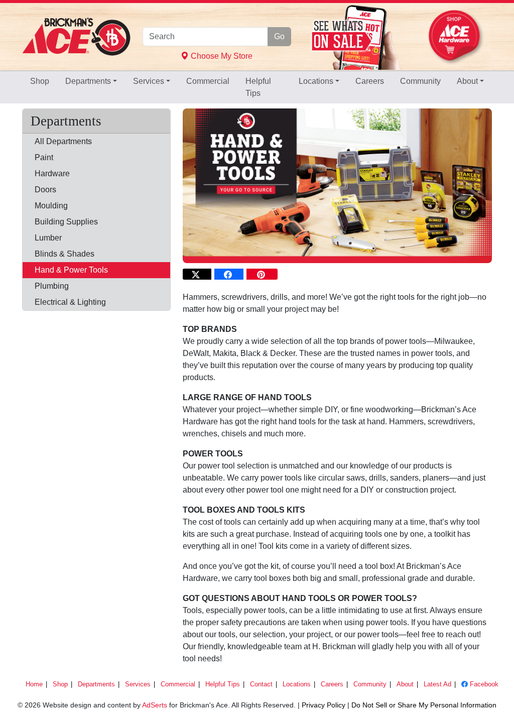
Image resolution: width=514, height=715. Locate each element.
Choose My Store (220, 56)
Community (420, 81)
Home (34, 684)
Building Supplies (66, 221)
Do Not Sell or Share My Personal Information (423, 705)
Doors (45, 189)
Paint (44, 157)
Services (138, 684)
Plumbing (52, 286)
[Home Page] (76, 36)
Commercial (207, 81)
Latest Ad (437, 684)
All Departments (63, 141)
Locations (316, 81)
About (467, 81)
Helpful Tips (222, 684)
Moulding (51, 205)
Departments (88, 81)
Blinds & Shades (64, 254)
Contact (261, 684)
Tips (259, 87)
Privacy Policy (323, 705)
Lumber (48, 237)
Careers (369, 81)
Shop (39, 81)
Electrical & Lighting (70, 302)
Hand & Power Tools (71, 270)
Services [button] (148, 81)
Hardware (52, 173)
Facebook (483, 684)
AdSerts (154, 705)
